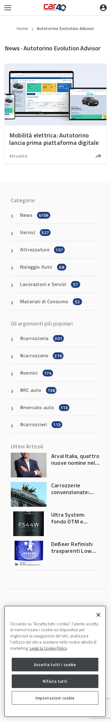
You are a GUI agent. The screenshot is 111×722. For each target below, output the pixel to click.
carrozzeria (42, 338)
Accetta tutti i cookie (55, 664)
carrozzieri (42, 424)
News (34, 215)
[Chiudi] (98, 615)
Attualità (18, 156)
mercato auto (45, 407)
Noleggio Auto (42, 267)
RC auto (39, 390)
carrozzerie (42, 355)
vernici (37, 372)
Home (22, 28)
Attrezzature (41, 249)
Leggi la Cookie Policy (48, 648)
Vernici (34, 232)
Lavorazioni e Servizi (49, 284)
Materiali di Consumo (50, 301)
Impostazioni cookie (54, 698)
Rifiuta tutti (55, 681)
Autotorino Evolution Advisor (66, 28)
